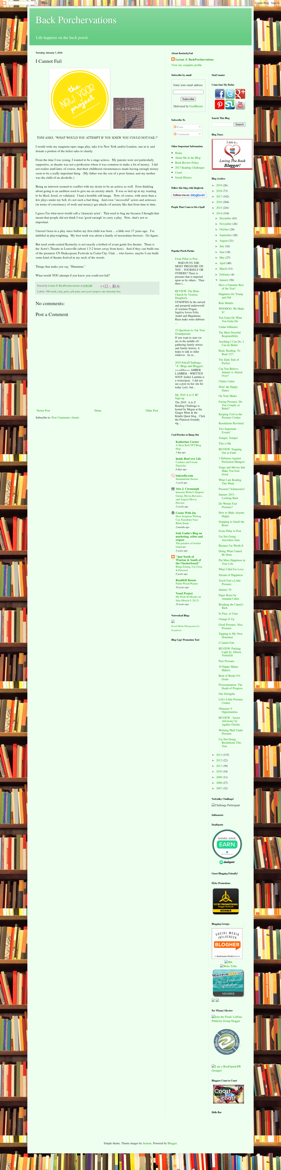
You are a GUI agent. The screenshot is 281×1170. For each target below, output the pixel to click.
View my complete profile (186, 65)
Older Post (152, 410)
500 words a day (54, 291)
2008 (219, 783)
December (225, 218)
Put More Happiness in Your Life (232, 562)
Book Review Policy (187, 162)
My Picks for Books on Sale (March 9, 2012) (188, 598)
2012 (219, 760)
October (224, 229)
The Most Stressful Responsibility (230, 334)
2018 (219, 191)
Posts (179, 127)
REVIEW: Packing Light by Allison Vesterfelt (230, 651)
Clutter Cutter (227, 381)
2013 (219, 755)
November (225, 224)
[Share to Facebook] (114, 286)
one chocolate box (111, 291)
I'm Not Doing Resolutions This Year (230, 742)
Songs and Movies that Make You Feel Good (232, 470)
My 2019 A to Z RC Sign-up (187, 396)
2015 (219, 208)
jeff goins (75, 291)
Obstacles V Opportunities (228, 710)
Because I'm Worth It (231, 545)
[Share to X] (110, 286)
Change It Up (226, 619)
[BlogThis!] (106, 286)
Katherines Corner (187, 442)
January (224, 280)
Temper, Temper (228, 438)
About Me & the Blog (188, 158)
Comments (182, 134)
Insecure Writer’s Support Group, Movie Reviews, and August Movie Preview (190, 497)
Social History (183, 177)
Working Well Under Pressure (231, 732)
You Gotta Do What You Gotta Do (230, 319)
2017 (219, 196)
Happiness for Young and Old (231, 295)
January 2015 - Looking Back (228, 496)
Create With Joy (186, 513)
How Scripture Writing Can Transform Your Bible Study (188, 519)
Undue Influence (228, 327)
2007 (219, 788)
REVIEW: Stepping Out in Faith (230, 451)
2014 (219, 213)
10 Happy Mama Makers (228, 668)
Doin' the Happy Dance (228, 388)
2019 (219, 185)
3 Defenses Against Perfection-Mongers (232, 460)
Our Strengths (227, 694)
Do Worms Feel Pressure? (228, 505)
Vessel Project (184, 593)
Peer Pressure (226, 661)
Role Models (226, 303)
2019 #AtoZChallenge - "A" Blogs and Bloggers (189, 364)
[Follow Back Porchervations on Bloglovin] (189, 197)
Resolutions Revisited (231, 423)
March (223, 269)
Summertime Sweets (187, 479)
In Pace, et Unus (228, 613)
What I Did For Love (231, 569)
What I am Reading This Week (230, 481)
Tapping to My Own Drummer (230, 635)
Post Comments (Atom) (65, 417)
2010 (219, 771)
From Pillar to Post (186, 259)
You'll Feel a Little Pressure (230, 582)
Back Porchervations (76, 19)
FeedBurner (196, 106)
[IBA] (228, 962)
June (222, 252)
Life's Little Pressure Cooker (231, 701)
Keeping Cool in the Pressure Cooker (230, 416)
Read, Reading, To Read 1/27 (229, 352)
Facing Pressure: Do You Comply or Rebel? (230, 405)
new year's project (90, 291)
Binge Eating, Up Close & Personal (189, 568)
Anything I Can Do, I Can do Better (231, 343)
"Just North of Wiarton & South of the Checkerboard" (188, 559)
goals (66, 291)
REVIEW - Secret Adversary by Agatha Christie (229, 721)
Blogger (172, 1143)
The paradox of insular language (188, 544)
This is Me (225, 443)
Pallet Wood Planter (187, 583)
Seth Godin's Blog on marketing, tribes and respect (189, 536)
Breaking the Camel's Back (231, 606)
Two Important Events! (227, 430)
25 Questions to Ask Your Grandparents (190, 332)
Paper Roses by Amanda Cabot (229, 597)
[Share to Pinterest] (118, 286)
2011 (219, 766)
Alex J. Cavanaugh (187, 488)
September (226, 235)
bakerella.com (184, 475)
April (222, 263)
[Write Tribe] (228, 966)
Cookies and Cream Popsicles (186, 463)
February (225, 274)
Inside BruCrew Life (188, 458)
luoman (147, 1143)
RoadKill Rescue (186, 580)
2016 (219, 202)
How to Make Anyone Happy (231, 514)
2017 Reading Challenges (189, 167)
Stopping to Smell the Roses (231, 523)
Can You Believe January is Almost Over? (231, 372)
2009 (219, 777)
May (222, 257)
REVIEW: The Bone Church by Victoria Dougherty (187, 294)
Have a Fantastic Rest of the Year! (231, 286)
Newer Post (43, 410)
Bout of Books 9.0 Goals (229, 677)
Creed (178, 172)
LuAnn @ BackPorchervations (194, 59)
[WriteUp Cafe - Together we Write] (228, 996)
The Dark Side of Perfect (229, 361)
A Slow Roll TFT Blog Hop (188, 446)
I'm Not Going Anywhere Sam (229, 538)
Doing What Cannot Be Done (230, 552)
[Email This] (102, 286)
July (222, 246)
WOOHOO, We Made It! (231, 310)
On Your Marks (228, 396)
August (224, 241)
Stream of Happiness (231, 575)
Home (97, 410)
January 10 (225, 589)
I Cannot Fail (226, 643)
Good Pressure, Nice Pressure (231, 626)
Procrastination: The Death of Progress (231, 686)
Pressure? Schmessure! (232, 489)
